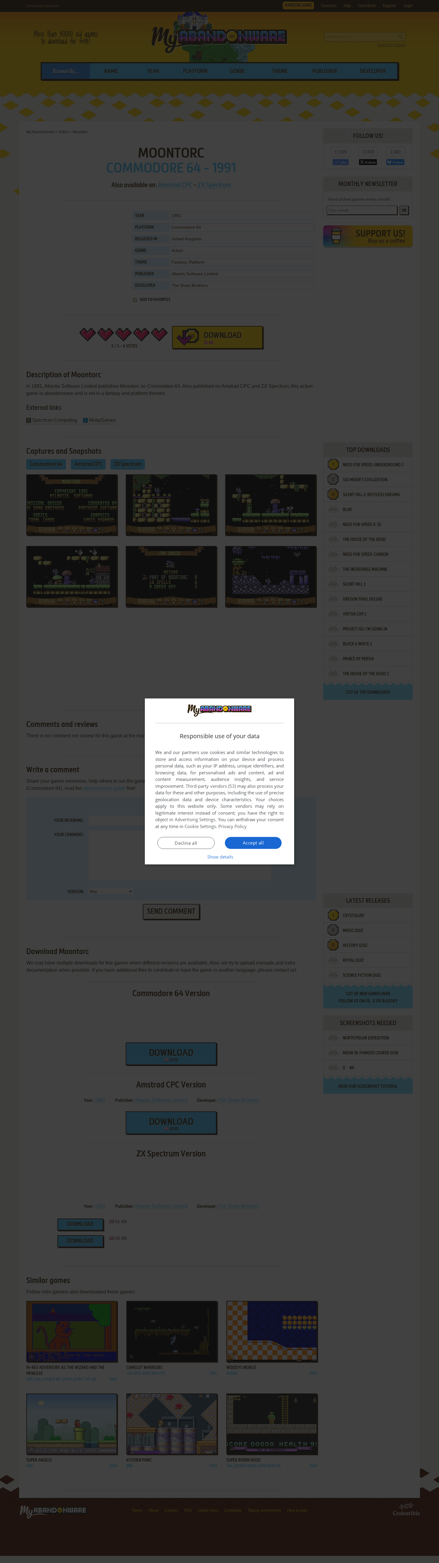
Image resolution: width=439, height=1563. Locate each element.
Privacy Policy (232, 826)
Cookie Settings (200, 826)
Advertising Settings (195, 819)
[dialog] (219, 781)
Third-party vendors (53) (211, 786)
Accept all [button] (253, 843)
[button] (219, 856)
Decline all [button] (186, 843)
